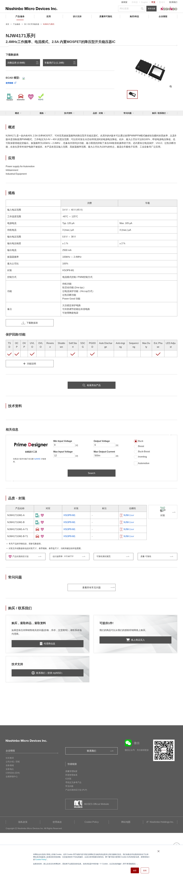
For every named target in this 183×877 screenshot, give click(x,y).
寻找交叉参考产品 (73, 782)
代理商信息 (49, 643)
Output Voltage (102, 441)
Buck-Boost (144, 451)
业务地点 (10, 769)
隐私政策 (22, 822)
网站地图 (125, 822)
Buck (140, 441)
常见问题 (69, 786)
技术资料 (68, 113)
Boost (141, 446)
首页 (7, 24)
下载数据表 (32, 323)
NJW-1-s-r (129, 515)
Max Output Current (104, 451)
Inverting (142, 456)
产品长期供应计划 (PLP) (76, 790)
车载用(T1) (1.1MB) (54, 63)
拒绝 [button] (145, 870)
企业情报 (163, 16)
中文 (153, 2)
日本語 (135, 2)
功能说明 (31, 363)
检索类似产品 (94, 385)
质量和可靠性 (105, 16)
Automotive (143, 463)
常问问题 (128, 113)
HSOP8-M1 (69, 515)
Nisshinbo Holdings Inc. (162, 822)
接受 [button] (135, 870)
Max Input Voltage (63, 451)
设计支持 (77, 16)
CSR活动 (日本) (13, 773)
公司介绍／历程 (13, 761)
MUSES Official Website (96, 804)
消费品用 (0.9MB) (16, 63)
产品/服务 (20, 16)
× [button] (158, 850)
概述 (17, 113)
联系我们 (173, 2)
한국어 (162, 2)
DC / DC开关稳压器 (31, 24)
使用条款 (57, 822)
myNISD (37, 459)
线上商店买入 (138, 640)
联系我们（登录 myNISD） (50, 673)
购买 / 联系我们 (159, 113)
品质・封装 (98, 113)
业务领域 (10, 765)
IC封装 (68, 779)
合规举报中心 (12, 776)
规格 (42, 113)
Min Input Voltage (62, 441)
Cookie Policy (40, 859)
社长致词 (10, 758)
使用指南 (9, 83)
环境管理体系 (71, 775)
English (144, 2)
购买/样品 (134, 16)
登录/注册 (151, 9)
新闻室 (124, 2)
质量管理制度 (71, 771)
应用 (48, 16)
